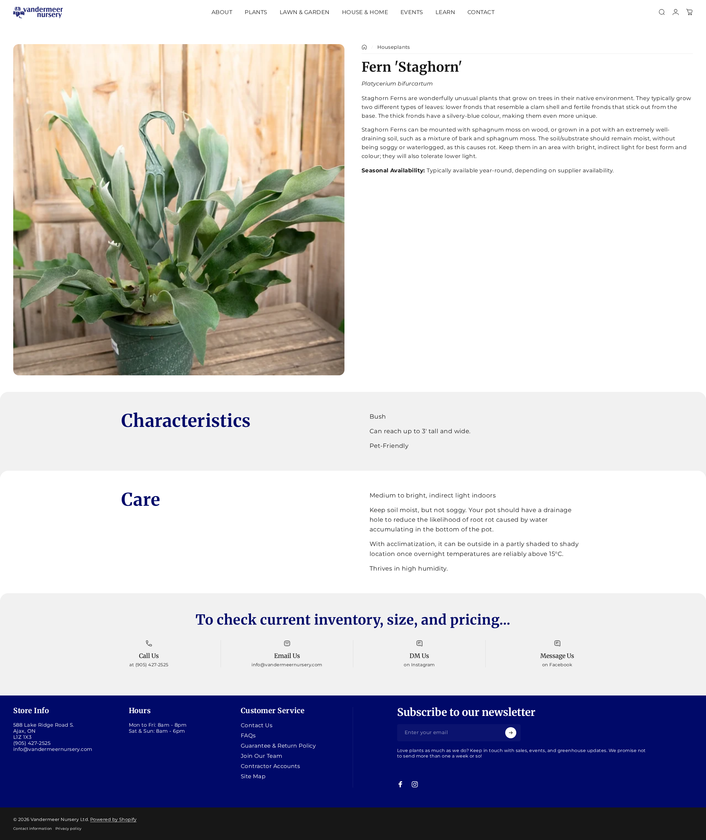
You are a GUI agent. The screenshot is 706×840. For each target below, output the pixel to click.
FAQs (248, 735)
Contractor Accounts (270, 766)
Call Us (149, 656)
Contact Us (257, 725)
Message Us (557, 656)
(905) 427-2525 (31, 743)
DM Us (419, 656)
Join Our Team (261, 756)
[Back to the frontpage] (364, 47)
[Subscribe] (510, 732)
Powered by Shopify (113, 819)
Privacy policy (68, 828)
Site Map (253, 776)
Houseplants (393, 47)
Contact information (32, 828)
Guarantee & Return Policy (278, 745)
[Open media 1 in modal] (178, 209)
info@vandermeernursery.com (52, 749)
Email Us (287, 656)
